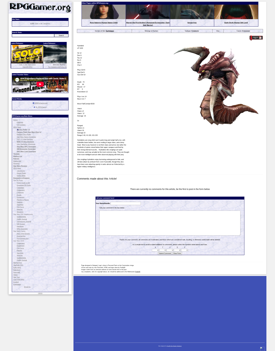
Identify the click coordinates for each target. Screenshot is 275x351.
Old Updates (21, 125)
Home (15, 120)
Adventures (21, 171)
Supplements (21, 217)
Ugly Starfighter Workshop (26, 144)
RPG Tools (17, 127)
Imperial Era (21, 236)
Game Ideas (21, 176)
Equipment (20, 197)
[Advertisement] (169, 308)
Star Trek (16, 277)
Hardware (20, 226)
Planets (19, 251)
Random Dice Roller (24, 134)
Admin (40, 293)
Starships (20, 205)
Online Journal (22, 219)
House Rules (21, 173)
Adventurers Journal (24, 221)
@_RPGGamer (41, 107)
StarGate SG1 (18, 265)
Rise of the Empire (23, 234)
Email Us (27, 287)
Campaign (20, 188)
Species (19, 202)
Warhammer (17, 263)
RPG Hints (17, 168)
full (29, 130)
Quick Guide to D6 (23, 183)
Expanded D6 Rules (24, 185)
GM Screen (21, 224)
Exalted (16, 282)
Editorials (20, 122)
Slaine (15, 275)
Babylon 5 (16, 270)
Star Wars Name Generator (26, 137)
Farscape (16, 272)
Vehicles (20, 209)
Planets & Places (23, 200)
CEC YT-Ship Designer (25, 139)
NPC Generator (22, 229)
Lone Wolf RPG (18, 280)
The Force (20, 207)
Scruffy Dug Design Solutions (174, 346)
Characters (21, 190)
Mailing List (17, 161)
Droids (19, 195)
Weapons (20, 212)
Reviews (16, 163)
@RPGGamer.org (41, 103)
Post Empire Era (22, 238)
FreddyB (137, 272)
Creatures (20, 192)
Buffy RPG (17, 268)
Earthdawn (17, 284)
